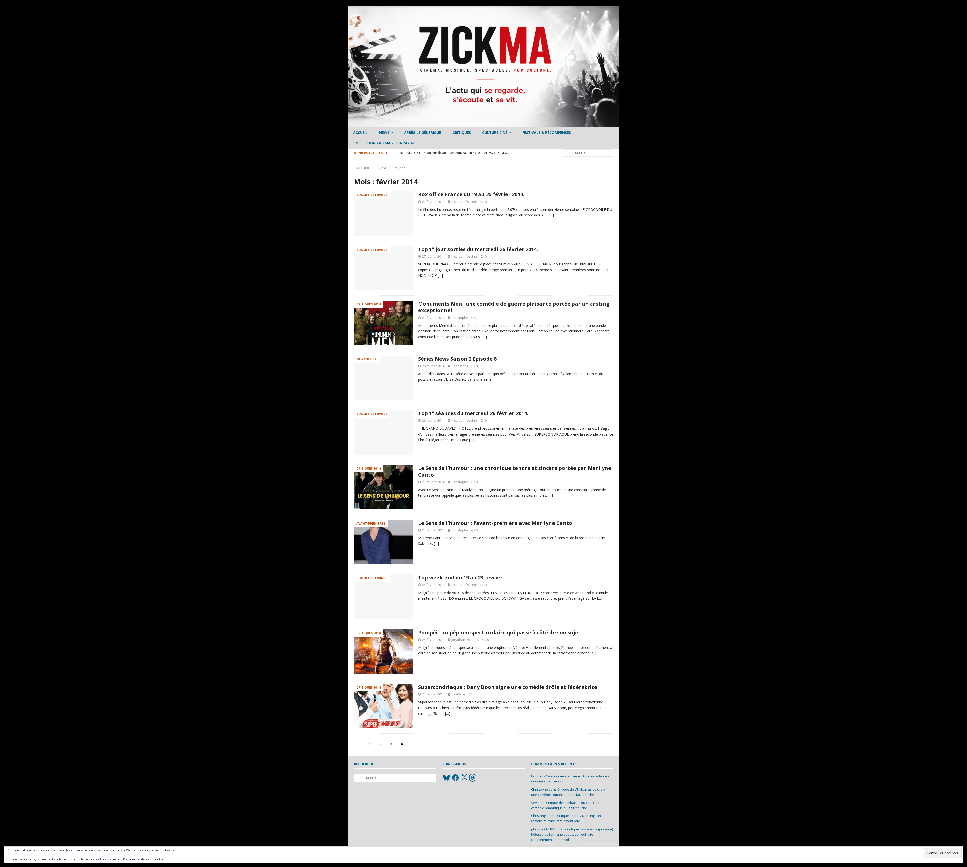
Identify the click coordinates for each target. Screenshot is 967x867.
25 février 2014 (433, 482)
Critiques (462, 132)
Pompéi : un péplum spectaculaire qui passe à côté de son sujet (499, 632)
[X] (464, 778)
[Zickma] (483, 124)
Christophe (459, 317)
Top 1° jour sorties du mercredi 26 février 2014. (478, 249)
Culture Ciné (494, 132)
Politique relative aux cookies (144, 859)
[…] (551, 215)
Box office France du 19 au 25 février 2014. (471, 194)
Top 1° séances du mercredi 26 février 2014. (473, 413)
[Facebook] (455, 778)
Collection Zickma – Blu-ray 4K (384, 143)
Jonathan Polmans (465, 639)
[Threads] (473, 778)
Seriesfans (459, 366)
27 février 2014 (433, 201)
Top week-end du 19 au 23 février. (461, 577)
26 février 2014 (433, 366)
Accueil (360, 132)
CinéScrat (458, 694)
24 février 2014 (433, 530)
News (384, 132)
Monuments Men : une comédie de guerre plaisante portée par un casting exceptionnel (513, 307)
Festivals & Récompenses (546, 132)
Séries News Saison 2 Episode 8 (457, 358)
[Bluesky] (446, 778)
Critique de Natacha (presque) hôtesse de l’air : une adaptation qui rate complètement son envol (572, 834)
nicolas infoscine (464, 201)
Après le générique (422, 132)
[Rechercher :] (588, 152)
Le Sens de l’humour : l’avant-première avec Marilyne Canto (495, 523)
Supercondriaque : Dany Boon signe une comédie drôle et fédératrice (507, 687)
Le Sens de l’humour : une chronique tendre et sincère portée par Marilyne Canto (514, 471)
